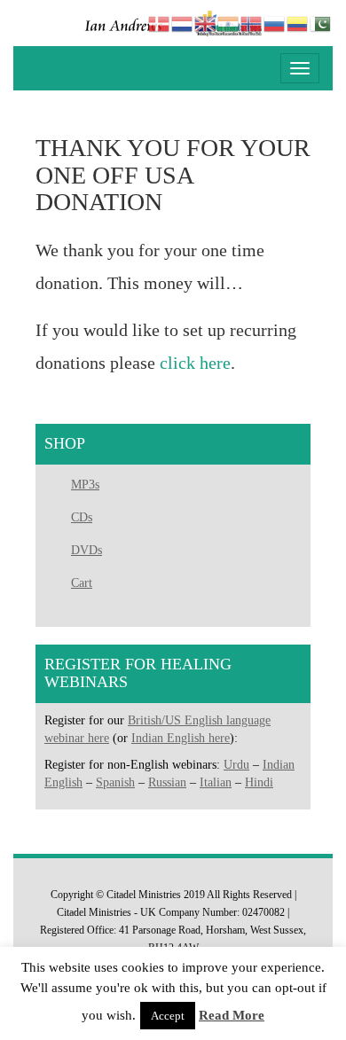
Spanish (115, 782)
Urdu (236, 764)
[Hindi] (228, 22)
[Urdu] (321, 22)
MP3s (85, 484)
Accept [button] (168, 1015)
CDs (81, 517)
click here (195, 363)
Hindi (259, 782)
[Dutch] (182, 22)
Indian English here (180, 738)
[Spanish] (298, 22)
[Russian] (275, 22)
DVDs (86, 550)
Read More (231, 1015)
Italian (216, 782)
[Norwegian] (251, 22)
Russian (167, 782)
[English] (205, 22)
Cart (81, 583)
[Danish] (159, 22)
